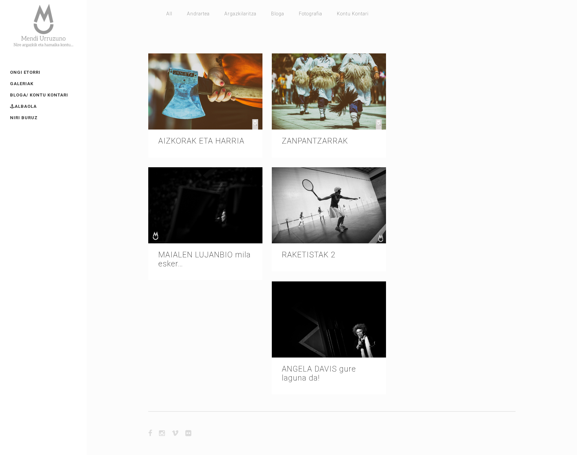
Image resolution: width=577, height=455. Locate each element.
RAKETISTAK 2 (309, 254)
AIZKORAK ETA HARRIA (201, 141)
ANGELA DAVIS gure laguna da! (319, 373)
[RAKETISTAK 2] (329, 205)
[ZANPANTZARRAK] (329, 91)
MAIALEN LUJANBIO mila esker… (204, 259)
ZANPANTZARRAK (315, 141)
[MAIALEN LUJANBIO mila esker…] (205, 205)
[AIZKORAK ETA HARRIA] (205, 91)
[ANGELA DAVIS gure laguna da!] (329, 319)
